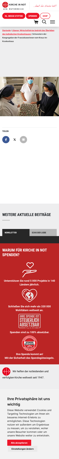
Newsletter (11, 232)
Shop (45, 16)
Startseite (6, 30)
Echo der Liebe (39, 232)
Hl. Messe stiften (14, 16)
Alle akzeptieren (19, 442)
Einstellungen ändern (22, 449)
